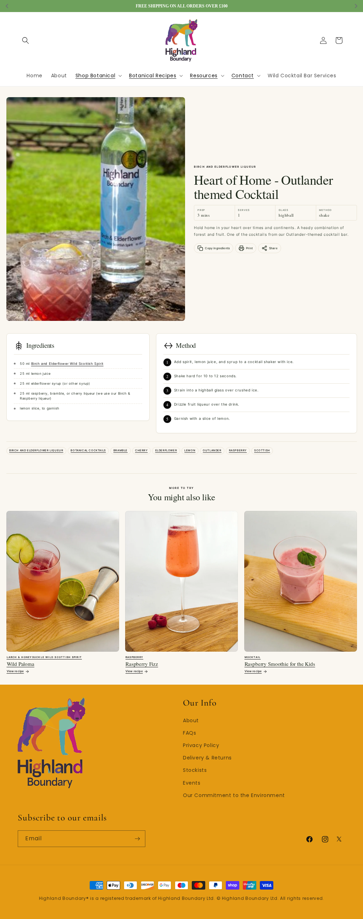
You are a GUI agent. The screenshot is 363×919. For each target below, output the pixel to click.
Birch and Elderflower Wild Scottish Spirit (67, 364)
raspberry (238, 450)
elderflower (166, 450)
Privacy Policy (201, 745)
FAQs (189, 732)
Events (192, 782)
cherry (141, 450)
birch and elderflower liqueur (36, 450)
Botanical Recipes (152, 75)
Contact (242, 75)
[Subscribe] (137, 838)
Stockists (195, 770)
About (191, 720)
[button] (25, 40)
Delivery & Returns (207, 757)
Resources (203, 75)
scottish (262, 450)
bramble (120, 450)
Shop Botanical (95, 75)
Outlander (212, 450)
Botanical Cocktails (88, 450)
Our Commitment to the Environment (234, 795)
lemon (189, 450)
